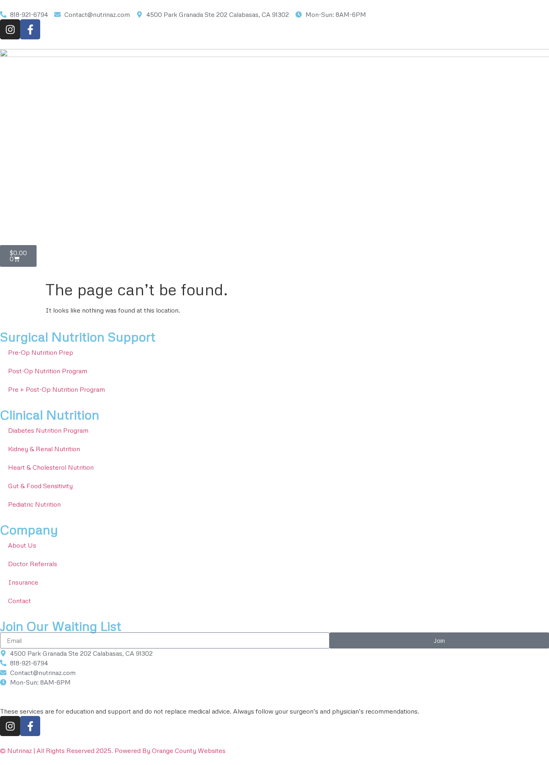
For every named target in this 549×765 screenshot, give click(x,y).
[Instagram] (10, 29)
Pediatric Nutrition (34, 504)
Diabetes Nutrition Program (48, 430)
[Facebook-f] (30, 29)
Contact (19, 601)
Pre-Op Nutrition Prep (40, 352)
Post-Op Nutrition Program (47, 371)
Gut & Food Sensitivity (40, 486)
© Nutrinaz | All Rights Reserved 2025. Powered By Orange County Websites (112, 751)
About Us (22, 545)
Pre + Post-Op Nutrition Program (56, 389)
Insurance (23, 582)
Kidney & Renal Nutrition (44, 449)
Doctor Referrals (32, 564)
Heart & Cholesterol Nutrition (51, 467)
